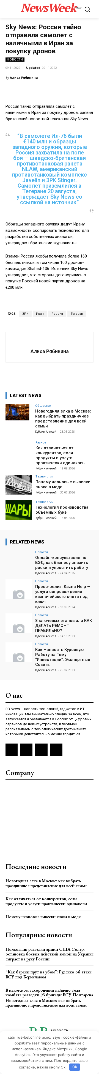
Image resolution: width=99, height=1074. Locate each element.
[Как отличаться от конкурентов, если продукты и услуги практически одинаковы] (19, 451)
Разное (40, 442)
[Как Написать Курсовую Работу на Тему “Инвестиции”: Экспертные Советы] (19, 652)
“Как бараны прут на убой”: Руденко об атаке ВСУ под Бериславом (49, 974)
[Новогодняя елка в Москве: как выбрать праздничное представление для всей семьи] (19, 414)
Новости (15, 59)
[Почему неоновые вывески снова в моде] (19, 485)
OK (74, 1067)
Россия (57, 314)
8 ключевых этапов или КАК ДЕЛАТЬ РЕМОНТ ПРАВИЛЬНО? (63, 625)
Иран (40, 314)
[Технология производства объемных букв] (19, 510)
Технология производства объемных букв (62, 510)
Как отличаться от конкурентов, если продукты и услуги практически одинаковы (60, 455)
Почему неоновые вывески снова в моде (43, 917)
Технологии (44, 476)
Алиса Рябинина (24, 77)
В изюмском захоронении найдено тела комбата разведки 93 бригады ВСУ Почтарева (49, 992)
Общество (43, 405)
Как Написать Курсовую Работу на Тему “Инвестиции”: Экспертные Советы (62, 657)
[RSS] (12, 750)
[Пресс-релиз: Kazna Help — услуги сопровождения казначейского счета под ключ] (19, 589)
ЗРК (25, 314)
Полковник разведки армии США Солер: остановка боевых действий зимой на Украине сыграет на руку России (50, 954)
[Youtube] (56, 750)
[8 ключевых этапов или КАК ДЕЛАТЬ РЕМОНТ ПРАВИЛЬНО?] (19, 623)
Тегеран (77, 314)
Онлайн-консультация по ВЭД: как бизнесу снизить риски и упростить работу (61, 562)
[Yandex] (41, 750)
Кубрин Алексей (45, 432)
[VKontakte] (26, 750)
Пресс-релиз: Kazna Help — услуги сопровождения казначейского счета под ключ (62, 594)
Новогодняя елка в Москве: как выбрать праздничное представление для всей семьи (63, 419)
